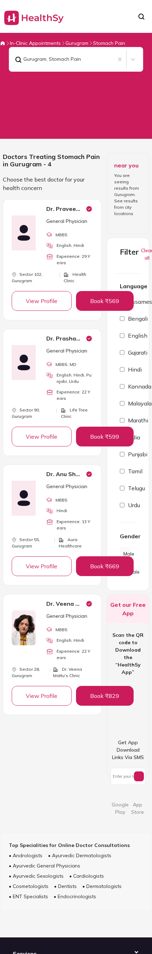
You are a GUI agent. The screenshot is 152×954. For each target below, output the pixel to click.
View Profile (41, 300)
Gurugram (76, 43)
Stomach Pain (109, 43)
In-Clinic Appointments (35, 43)
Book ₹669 (104, 566)
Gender (128, 536)
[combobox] (13, 59)
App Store (137, 808)
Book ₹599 (104, 436)
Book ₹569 (104, 300)
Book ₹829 (104, 695)
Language (133, 286)
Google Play (120, 808)
